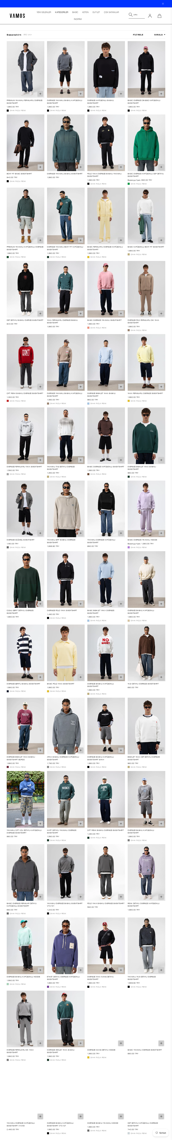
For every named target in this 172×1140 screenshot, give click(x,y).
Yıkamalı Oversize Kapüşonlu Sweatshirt (101, 541)
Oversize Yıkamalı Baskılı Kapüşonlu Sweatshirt (64, 101)
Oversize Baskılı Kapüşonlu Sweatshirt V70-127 (60, 1124)
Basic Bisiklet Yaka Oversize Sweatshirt (100, 611)
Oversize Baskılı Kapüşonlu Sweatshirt (141, 611)
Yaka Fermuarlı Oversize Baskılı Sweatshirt (62, 321)
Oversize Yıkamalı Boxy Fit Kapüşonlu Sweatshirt (65, 248)
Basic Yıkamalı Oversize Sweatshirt (145, 1050)
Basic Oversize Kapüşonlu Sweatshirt (105, 466)
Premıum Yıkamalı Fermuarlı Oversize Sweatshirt (24, 101)
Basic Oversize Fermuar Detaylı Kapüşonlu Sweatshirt (22, 904)
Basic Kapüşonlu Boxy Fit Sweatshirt (146, 247)
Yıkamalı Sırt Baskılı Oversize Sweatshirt (61, 541)
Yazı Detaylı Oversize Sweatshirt (143, 684)
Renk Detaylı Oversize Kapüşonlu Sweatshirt (144, 904)
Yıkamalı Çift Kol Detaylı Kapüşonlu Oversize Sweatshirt (24, 831)
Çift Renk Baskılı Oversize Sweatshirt (25, 393)
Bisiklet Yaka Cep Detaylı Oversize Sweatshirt (144, 758)
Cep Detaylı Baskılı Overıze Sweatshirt (25, 320)
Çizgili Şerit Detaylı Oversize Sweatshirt (20, 611)
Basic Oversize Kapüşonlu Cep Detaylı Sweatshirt (146, 174)
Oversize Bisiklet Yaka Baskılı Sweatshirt (101, 394)
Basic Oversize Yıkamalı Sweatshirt (104, 320)
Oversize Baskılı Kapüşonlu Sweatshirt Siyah (100, 758)
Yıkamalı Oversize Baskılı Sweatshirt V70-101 (65, 904)
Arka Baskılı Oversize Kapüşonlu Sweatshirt (63, 758)
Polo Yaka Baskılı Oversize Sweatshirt (105, 903)
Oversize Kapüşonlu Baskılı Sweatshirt (100, 101)
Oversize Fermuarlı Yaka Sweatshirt (24, 466)
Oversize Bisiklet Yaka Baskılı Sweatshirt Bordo (21, 758)
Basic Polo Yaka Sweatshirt (60, 684)
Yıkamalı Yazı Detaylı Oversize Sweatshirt (142, 977)
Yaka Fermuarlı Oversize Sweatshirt (145, 393)
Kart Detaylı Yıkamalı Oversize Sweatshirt (61, 831)
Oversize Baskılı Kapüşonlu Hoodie (23, 976)
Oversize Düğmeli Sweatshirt (21, 540)
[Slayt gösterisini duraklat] (163, 3)
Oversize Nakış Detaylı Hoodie (101, 1050)
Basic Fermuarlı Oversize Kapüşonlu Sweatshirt (105, 248)
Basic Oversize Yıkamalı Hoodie (142, 540)
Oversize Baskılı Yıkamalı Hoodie (102, 1123)
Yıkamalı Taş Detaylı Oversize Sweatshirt (61, 467)
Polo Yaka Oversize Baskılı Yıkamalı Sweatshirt (104, 174)
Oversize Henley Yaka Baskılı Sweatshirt (60, 1051)
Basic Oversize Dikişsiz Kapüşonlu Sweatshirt (144, 101)
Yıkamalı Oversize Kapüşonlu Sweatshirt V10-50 (21, 1124)
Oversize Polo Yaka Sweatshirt (62, 610)
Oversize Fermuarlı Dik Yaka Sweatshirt (20, 1051)
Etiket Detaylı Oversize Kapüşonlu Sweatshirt (63, 977)
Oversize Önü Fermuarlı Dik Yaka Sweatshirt (143, 321)
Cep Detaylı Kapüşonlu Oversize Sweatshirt (143, 1124)
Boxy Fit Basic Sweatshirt (19, 173)
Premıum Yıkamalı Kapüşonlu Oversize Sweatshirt (25, 248)
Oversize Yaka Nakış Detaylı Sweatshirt (100, 977)
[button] (61, 12)
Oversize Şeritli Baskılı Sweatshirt (23, 684)
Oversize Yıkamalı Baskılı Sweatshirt (65, 173)
